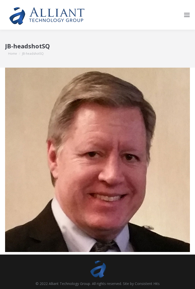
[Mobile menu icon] (187, 15)
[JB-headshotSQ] (97, 160)
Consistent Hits (147, 283)
